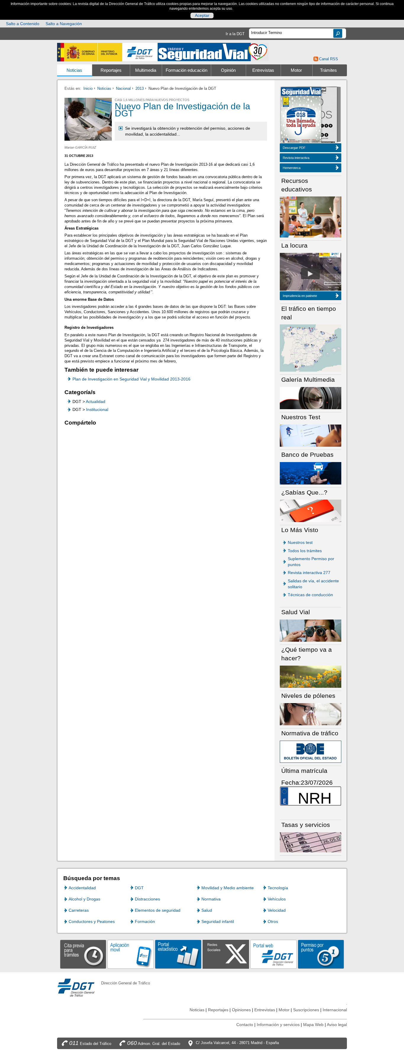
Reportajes (111, 70)
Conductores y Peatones (92, 921)
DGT (139, 887)
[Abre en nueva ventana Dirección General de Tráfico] (140, 52)
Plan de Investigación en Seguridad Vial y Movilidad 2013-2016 (131, 379)
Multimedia (145, 70)
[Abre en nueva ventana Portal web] (273, 954)
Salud (206, 910)
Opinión (228, 70)
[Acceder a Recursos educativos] (310, 216)
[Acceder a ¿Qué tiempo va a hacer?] (310, 676)
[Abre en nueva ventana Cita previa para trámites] (83, 954)
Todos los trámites (305, 550)
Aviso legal (337, 1024)
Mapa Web (313, 1024)
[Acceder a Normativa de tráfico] (310, 751)
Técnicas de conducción (310, 594)
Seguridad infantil (217, 921)
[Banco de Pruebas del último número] (310, 472)
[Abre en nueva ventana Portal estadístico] (178, 954)
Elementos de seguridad (157, 910)
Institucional (97, 409)
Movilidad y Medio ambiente (227, 887)
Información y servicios (278, 1024)
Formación (145, 921)
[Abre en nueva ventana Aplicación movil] (130, 954)
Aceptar (202, 15)
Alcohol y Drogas (84, 899)
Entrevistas (263, 70)
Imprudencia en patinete (300, 296)
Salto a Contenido (22, 23)
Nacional (123, 88)
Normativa (211, 899)
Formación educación (186, 70)
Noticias (74, 70)
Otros (273, 921)
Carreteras (79, 910)
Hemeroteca (291, 168)
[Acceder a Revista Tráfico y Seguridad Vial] (213, 51)
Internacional (335, 1009)
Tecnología (278, 887)
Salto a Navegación (64, 23)
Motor (296, 70)
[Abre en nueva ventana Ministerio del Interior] (89, 52)
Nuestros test (300, 542)
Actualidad (95, 401)
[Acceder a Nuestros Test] (310, 435)
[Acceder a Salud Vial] (310, 630)
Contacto (244, 1024)
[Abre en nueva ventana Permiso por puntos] (321, 954)
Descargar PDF (294, 147)
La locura (310, 273)
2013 (139, 88)
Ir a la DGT (235, 34)
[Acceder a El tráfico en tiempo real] (310, 347)
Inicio (88, 88)
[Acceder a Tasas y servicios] (310, 841)
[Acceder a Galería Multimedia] (310, 397)
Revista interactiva (296, 158)
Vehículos (277, 899)
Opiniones (241, 1009)
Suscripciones (306, 1009)
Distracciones (147, 899)
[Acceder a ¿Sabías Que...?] (310, 510)
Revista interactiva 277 (309, 572)
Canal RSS (328, 59)
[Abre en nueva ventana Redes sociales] (226, 954)
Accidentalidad (82, 887)
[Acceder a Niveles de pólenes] (310, 713)
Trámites (328, 70)
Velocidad (277, 910)
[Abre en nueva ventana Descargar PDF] (301, 115)
